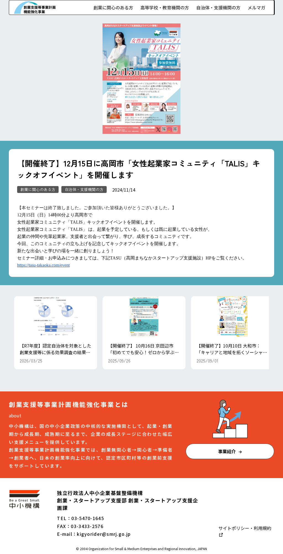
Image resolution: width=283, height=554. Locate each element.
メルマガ (256, 7)
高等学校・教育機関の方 (164, 7)
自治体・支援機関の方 (218, 7)
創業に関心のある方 (113, 7)
